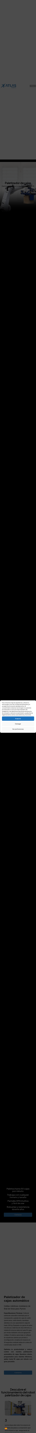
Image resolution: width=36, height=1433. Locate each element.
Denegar (18, 724)
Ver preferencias (18, 729)
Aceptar (18, 718)
